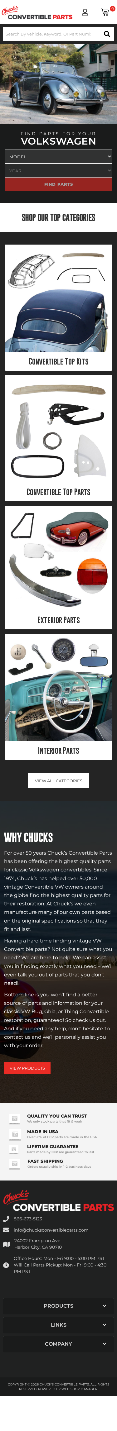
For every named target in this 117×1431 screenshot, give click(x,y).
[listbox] (58, 157)
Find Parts (93, 184)
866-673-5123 (28, 1219)
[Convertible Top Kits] (58, 298)
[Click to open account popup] (85, 12)
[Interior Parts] (58, 687)
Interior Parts (58, 751)
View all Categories (58, 780)
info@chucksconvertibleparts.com (51, 1230)
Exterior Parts (58, 620)
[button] (58, 34)
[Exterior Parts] (58, 558)
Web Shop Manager (79, 1389)
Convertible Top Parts (58, 492)
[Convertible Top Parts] (58, 428)
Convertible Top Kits (59, 361)
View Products (27, 1068)
